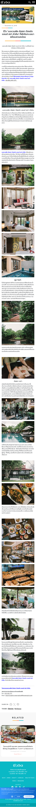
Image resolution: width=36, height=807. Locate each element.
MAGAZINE (21, 781)
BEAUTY (14, 778)
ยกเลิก (18, 796)
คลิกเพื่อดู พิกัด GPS (11, 80)
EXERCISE (20, 778)
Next (34, 733)
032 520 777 (8, 694)
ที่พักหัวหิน (10, 709)
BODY (3, 778)
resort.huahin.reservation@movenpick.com (18, 696)
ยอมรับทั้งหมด (28, 796)
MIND (8, 778)
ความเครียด (16, 61)
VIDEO (14, 781)
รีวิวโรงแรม (18, 709)
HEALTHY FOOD (29, 778)
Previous (1, 733)
